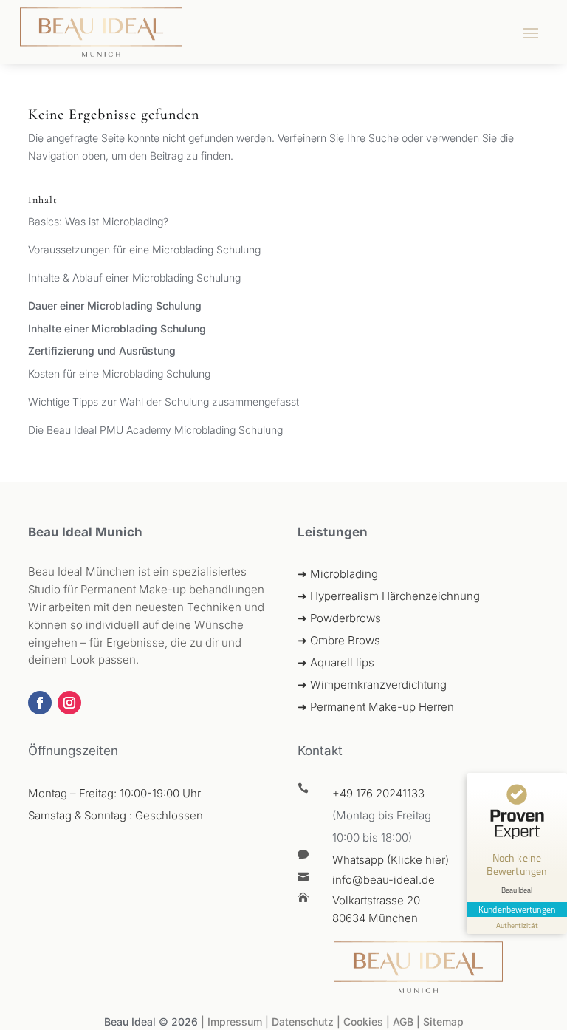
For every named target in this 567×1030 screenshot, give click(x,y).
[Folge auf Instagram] (69, 702)
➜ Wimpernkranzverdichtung (372, 685)
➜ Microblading (338, 574)
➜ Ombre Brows (339, 640)
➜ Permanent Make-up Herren (376, 707)
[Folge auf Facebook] (40, 702)
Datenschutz (303, 1021)
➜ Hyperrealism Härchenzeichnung (389, 596)
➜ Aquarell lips (336, 662)
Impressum (234, 1021)
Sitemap (443, 1021)
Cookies (363, 1021)
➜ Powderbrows (339, 618)
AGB (404, 1021)
